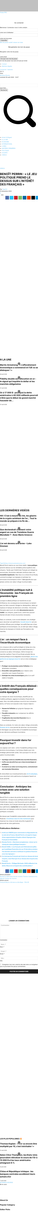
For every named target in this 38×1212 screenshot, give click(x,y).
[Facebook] (0, 79)
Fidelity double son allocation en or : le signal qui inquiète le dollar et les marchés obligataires (18, 381)
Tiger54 (4, 189)
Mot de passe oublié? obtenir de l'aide (11, 42)
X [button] (36, 1204)
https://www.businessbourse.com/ (15, 563)
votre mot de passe (6, 38)
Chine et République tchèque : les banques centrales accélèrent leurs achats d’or (17, 1174)
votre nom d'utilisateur (6, 32)
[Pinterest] (16, 198)
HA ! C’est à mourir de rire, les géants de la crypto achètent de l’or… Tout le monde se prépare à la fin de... (18, 518)
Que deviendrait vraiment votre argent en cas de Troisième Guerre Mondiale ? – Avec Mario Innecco (17, 532)
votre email (3, 56)
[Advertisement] (19, 298)
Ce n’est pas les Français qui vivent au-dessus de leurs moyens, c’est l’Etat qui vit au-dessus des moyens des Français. (20, 858)
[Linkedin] (24, 198)
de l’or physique (32, 774)
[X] (0, 81)
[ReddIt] (29, 198)
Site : (1, 960)
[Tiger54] (5, 561)
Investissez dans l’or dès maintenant (18, 819)
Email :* (2, 954)
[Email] (33, 198)
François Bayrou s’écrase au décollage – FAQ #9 (14, 882)
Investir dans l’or (25, 622)
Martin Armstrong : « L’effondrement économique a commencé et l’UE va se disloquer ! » (19, 367)
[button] (19, 128)
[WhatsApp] (20, 198)
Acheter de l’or (5, 727)
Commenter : (4, 940)
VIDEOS (2, 168)
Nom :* (2, 947)
